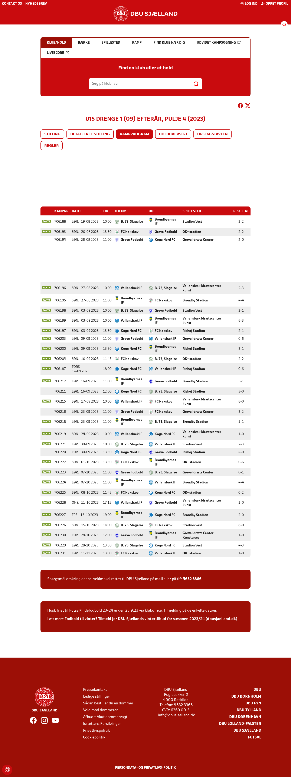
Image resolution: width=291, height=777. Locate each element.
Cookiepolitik (94, 737)
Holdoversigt (173, 134)
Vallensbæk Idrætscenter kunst (202, 288)
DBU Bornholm (246, 696)
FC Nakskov (129, 232)
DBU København (245, 717)
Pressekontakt (95, 690)
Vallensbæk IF (131, 288)
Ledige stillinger (96, 696)
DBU (257, 690)
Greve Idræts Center (198, 239)
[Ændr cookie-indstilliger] (7, 770)
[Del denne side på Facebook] (240, 106)
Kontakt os (12, 3)
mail (159, 579)
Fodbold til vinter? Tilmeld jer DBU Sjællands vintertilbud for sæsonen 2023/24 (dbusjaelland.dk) (151, 619)
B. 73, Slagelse (132, 221)
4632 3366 (192, 579)
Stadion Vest (192, 221)
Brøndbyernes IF (165, 222)
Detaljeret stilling (90, 134)
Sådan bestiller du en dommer (108, 703)
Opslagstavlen (212, 134)
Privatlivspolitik (96, 731)
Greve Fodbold (166, 232)
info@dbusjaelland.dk (176, 715)
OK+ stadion (192, 232)
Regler (51, 146)
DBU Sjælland (247, 731)
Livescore (55, 53)
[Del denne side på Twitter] (248, 106)
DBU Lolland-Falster (240, 724)
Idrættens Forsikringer (102, 724)
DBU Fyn (253, 703)
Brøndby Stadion (195, 300)
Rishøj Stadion (194, 331)
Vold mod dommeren (100, 710)
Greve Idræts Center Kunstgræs (198, 535)
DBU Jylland (249, 710)
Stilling (52, 134)
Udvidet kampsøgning (216, 42)
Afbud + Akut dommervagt (105, 717)
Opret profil (277, 3)
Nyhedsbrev (36, 3)
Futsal (254, 737)
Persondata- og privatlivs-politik (145, 767)
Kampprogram (134, 134)
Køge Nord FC (165, 239)
